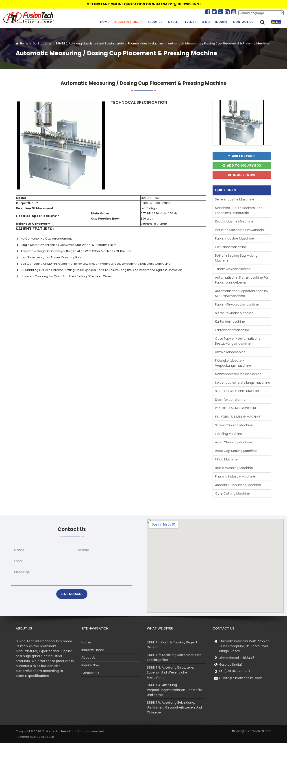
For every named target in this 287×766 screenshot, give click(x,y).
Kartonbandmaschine (232, 330)
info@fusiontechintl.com (242, 678)
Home (104, 22)
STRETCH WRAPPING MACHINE (237, 391)
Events (190, 22)
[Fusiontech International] (29, 17)
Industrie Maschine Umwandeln (239, 230)
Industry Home (127, 22)
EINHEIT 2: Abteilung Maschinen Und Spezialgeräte (89, 43)
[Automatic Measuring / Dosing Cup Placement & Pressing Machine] (61, 145)
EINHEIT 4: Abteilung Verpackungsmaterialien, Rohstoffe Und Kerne (174, 690)
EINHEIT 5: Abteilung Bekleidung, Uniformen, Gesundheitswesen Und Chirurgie (174, 707)
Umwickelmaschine (230, 352)
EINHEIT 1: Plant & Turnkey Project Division (172, 644)
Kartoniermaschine (230, 321)
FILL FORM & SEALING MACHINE (237, 416)
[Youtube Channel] (233, 12)
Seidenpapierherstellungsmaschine (242, 382)
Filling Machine (226, 459)
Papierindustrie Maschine (234, 238)
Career (174, 22)
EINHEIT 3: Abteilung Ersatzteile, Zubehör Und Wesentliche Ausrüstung (170, 672)
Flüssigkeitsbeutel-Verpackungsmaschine (233, 363)
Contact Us (243, 22)
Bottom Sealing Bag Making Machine (236, 258)
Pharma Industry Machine (145, 43)
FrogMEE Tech (44, 737)
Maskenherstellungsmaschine (238, 374)
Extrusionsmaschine (230, 247)
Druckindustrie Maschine (234, 221)
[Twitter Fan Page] (215, 12)
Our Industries (42, 43)
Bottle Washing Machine (234, 468)
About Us (155, 22)
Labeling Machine (228, 433)
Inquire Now (90, 665)
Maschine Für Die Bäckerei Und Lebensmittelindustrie (239, 210)
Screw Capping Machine (234, 425)
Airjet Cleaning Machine (233, 442)
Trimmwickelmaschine (233, 269)
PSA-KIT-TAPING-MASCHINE (236, 408)
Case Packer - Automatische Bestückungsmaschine (238, 341)
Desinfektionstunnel (230, 399)
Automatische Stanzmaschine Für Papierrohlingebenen (241, 280)
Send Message (72, 594)
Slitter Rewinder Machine (234, 313)
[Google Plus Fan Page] (221, 12)
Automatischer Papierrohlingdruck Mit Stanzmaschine (241, 293)
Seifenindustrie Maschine (234, 199)
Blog (206, 22)
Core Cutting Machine (232, 493)
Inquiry (221, 22)
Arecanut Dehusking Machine (238, 485)
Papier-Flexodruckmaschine (237, 304)
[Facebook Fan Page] (208, 12)
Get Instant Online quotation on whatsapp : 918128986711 (144, 4)
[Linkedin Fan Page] (228, 12)
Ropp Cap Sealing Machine (236, 451)
